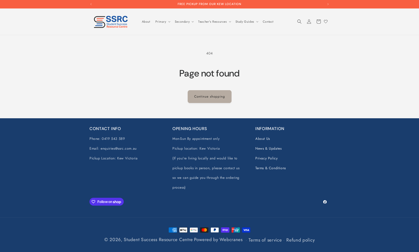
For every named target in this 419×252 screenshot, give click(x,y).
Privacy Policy (266, 158)
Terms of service (265, 240)
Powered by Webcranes (218, 239)
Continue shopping (209, 96)
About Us (262, 138)
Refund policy (300, 240)
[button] (162, 21)
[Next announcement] (328, 4)
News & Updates (268, 148)
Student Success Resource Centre (158, 239)
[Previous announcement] (91, 4)
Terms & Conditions (270, 168)
